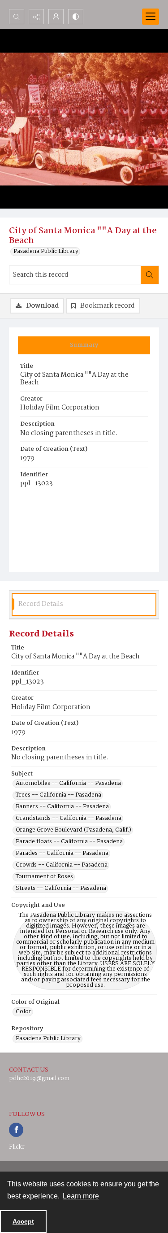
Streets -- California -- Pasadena (61, 888)
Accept (23, 1221)
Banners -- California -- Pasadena (62, 806)
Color (23, 1011)
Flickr (17, 1147)
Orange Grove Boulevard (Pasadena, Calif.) (73, 830)
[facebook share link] (16, 1130)
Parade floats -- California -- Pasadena (69, 841)
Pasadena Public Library (45, 251)
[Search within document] (150, 275)
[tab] (84, 345)
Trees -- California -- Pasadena (58, 795)
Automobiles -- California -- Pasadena (68, 783)
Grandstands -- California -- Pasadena (68, 818)
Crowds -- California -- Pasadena (62, 865)
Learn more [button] (81, 1196)
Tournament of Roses (44, 876)
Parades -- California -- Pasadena (62, 853)
